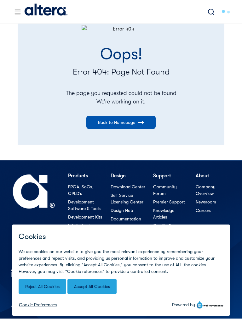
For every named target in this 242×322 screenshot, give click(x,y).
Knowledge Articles (163, 213)
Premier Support (169, 201)
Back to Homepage (116, 122)
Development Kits (85, 216)
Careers (203, 210)
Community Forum (165, 190)
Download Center (128, 186)
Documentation (126, 218)
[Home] (46, 11)
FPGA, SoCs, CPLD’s (80, 190)
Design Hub (122, 210)
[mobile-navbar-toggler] (17, 12)
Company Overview (206, 190)
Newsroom (206, 201)
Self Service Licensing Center (127, 198)
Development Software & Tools (84, 205)
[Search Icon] (211, 12)
